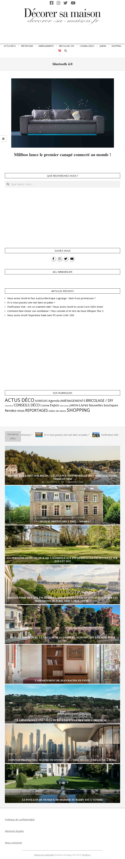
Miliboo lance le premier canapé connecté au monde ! (62, 154)
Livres (83, 405)
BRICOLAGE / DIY (99, 400)
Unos (69, 854)
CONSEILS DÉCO (27, 405)
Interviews (64, 405)
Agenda (54, 401)
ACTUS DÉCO (19, 400)
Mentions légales (14, 831)
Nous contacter (13, 842)
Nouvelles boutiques (103, 405)
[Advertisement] (62, 35)
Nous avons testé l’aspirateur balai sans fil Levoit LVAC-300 (40, 315)
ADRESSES (41, 401)
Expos (54, 405)
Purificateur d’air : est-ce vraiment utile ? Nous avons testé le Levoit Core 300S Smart (55, 306)
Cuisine (44, 405)
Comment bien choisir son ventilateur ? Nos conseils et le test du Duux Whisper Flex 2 (55, 311)
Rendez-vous (15, 410)
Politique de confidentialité (20, 819)
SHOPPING (78, 410)
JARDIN (73, 405)
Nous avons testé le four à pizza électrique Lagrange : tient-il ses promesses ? (51, 298)
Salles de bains (57, 410)
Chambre (9, 406)
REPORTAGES (36, 410)
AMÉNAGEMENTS (72, 401)
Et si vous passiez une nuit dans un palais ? (31, 302)
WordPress (86, 854)
